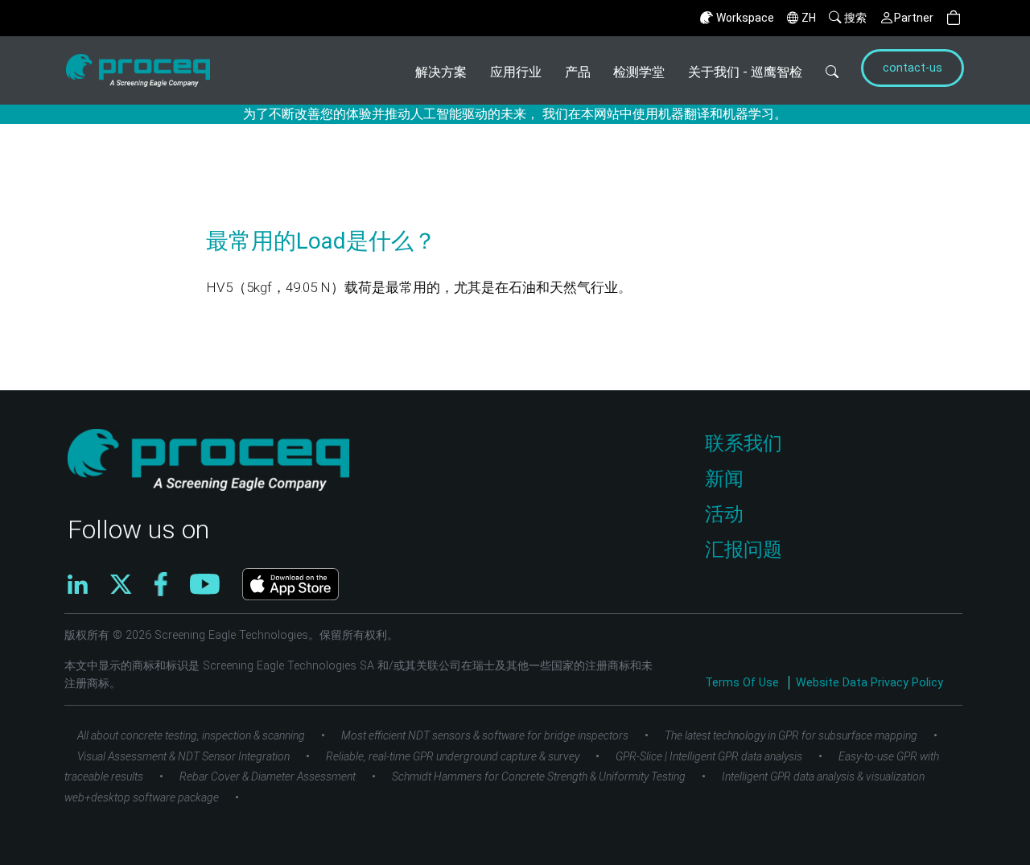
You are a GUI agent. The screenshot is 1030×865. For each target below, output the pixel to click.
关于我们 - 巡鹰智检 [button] (745, 72)
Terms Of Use (743, 683)
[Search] (832, 70)
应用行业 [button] (516, 72)
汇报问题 (743, 549)
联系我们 (743, 443)
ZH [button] (808, 17)
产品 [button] (578, 72)
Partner (913, 17)
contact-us (912, 68)
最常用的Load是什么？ (321, 241)
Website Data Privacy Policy (869, 683)
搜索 (855, 17)
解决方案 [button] (441, 72)
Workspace (745, 17)
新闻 (724, 479)
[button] (953, 18)
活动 (724, 514)
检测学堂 (639, 72)
